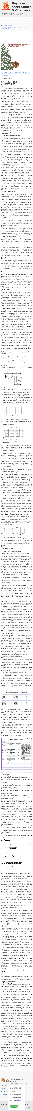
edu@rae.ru (6, 1094)
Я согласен (14, 1106)
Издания (10, 25)
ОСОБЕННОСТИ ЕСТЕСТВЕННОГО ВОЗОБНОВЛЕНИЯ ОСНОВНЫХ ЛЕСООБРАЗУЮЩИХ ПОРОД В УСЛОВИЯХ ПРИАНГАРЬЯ (15, 74)
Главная (5, 25)
